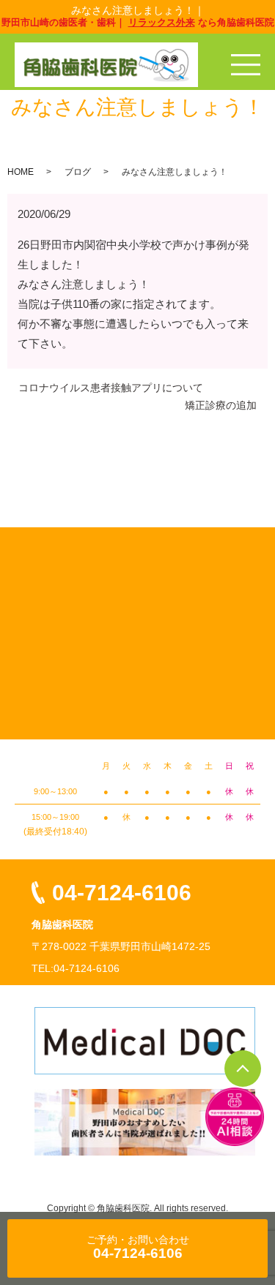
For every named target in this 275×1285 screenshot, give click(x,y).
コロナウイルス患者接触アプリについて (110, 387)
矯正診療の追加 (221, 405)
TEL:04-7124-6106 (76, 968)
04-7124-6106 (121, 893)
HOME (20, 172)
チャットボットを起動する (234, 1117)
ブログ (78, 172)
